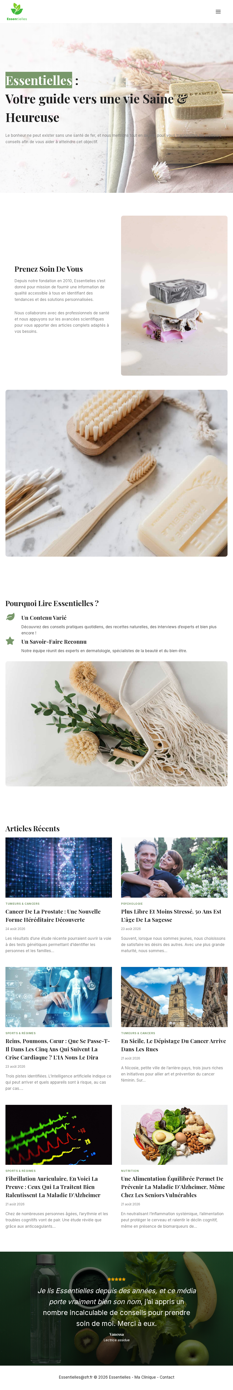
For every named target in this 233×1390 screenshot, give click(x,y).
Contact (167, 1377)
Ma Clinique (145, 1377)
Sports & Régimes (20, 1033)
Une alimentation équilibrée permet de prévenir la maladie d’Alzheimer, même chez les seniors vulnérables (173, 1187)
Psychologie (132, 903)
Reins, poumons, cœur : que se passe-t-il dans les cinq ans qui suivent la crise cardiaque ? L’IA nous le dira (57, 1049)
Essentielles (120, 1377)
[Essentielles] (16, 11)
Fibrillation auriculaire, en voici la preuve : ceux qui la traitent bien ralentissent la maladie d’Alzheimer (53, 1187)
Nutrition (130, 1171)
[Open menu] (220, 11)
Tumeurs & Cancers (22, 903)
